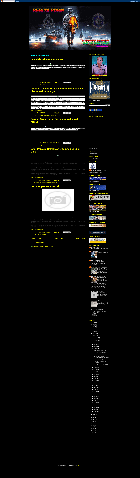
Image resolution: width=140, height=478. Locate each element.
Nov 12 (96, 380)
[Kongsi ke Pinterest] (70, 82)
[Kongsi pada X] (66, 82)
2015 (92, 421)
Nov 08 (96, 374)
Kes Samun (47, 115)
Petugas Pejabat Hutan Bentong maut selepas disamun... (100, 361)
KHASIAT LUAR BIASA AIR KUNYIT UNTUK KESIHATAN (102, 294)
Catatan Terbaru (36, 239)
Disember (95, 414)
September (96, 335)
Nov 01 (96, 342)
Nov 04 (96, 348)
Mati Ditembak (53, 182)
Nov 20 (96, 391)
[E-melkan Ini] (63, 82)
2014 (92, 419)
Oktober (95, 337)
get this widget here (93, 148)
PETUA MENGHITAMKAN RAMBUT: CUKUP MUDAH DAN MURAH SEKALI (98, 263)
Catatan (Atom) (40, 242)
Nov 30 (96, 411)
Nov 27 (96, 405)
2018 (92, 428)
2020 (92, 432)
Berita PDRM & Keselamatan (99, 170)
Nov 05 (96, 367)
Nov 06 (96, 369)
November (95, 340)
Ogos (94, 333)
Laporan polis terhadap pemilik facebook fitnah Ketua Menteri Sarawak (102, 303)
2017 (92, 426)
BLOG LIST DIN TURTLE (97, 309)
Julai (94, 331)
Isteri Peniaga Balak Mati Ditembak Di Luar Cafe (100, 353)
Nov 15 (96, 385)
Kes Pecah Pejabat (39, 145)
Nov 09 (96, 376)
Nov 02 (96, 344)
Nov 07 (96, 372)
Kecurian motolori (41, 234)
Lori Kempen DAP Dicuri (45, 186)
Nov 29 (96, 409)
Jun (94, 329)
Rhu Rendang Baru (96, 260)
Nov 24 (96, 400)
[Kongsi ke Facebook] (68, 82)
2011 (92, 322)
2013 (92, 417)
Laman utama (59, 239)
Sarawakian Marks (96, 300)
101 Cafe (36, 182)
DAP (35, 234)
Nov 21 (96, 394)
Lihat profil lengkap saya (95, 172)
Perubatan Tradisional (97, 291)
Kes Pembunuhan (38, 115)
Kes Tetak (36, 84)
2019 (92, 430)
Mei (94, 326)
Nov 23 (96, 398)
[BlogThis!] (65, 82)
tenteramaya (94, 251)
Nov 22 (96, 396)
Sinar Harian (48, 145)
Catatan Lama (80, 239)
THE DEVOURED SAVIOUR (98, 276)
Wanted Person (44, 84)
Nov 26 (96, 402)
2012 (92, 325)
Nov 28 (96, 407)
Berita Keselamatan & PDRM (99, 267)
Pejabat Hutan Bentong (56, 115)
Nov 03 (96, 346)
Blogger (80, 465)
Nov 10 (96, 378)
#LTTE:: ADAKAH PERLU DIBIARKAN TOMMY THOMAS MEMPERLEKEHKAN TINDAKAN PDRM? (102, 271)
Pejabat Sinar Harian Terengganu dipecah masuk (101, 357)
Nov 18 (96, 389)
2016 (92, 423)
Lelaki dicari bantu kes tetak (47, 59)
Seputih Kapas (95, 247)
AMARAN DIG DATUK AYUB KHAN (99, 248)
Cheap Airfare (92, 112)
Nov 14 (96, 383)
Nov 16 (96, 387)
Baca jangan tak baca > (37, 110)
